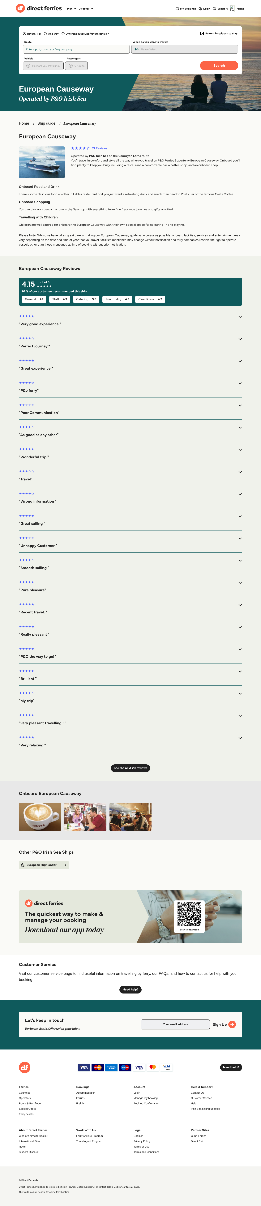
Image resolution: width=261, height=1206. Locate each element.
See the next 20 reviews (130, 768)
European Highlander (42, 865)
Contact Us (197, 1092)
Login (137, 1092)
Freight (80, 1103)
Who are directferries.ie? (33, 1135)
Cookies (138, 1135)
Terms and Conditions (146, 1151)
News (22, 1146)
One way (53, 33)
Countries (24, 1092)
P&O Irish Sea (98, 156)
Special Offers (27, 1108)
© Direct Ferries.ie (28, 1180)
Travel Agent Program (89, 1141)
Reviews (99, 148)
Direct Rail (197, 1141)
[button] (130, 320)
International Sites (29, 1141)
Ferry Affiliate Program (89, 1135)
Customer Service (201, 1098)
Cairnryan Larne (129, 156)
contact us (127, 1187)
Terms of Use (141, 1146)
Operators (25, 1098)
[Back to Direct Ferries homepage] (39, 9)
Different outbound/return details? (87, 33)
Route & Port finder (30, 1103)
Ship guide (46, 123)
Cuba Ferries (198, 1135)
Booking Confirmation (146, 1103)
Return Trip (34, 33)
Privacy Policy (142, 1141)
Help (193, 1103)
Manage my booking (146, 1098)
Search (219, 65)
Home (24, 123)
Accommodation (85, 1092)
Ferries (80, 1098)
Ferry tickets (26, 1114)
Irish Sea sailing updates (205, 1108)
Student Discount (29, 1151)
